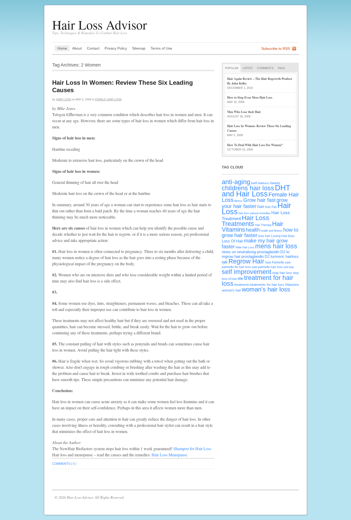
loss (291, 236)
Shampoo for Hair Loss (192, 448)
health (253, 230)
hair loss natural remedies (254, 213)
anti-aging (236, 181)
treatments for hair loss (267, 285)
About (77, 48)
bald (254, 183)
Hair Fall (271, 207)
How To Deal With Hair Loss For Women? (255, 145)
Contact (93, 48)
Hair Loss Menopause (169, 454)
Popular (231, 68)
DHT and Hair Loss (256, 190)
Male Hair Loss (245, 247)
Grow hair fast (259, 200)
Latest (248, 68)
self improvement (246, 271)
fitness (238, 200)
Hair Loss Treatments (245, 220)
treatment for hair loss (257, 280)
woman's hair (231, 290)
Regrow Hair (246, 261)
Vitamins (292, 284)
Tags (281, 68)
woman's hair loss (266, 289)
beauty (275, 183)
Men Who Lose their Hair (244, 112)
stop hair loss (282, 273)
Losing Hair (279, 236)
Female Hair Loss (108, 99)
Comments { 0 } (64, 464)
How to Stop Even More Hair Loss (249, 97)
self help (288, 267)
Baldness (264, 183)
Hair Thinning (263, 224)
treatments (241, 284)
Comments (265, 68)
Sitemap (138, 48)
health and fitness (271, 230)
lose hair (264, 236)
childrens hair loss (248, 188)
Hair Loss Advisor (99, 24)
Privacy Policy (116, 48)
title (240, 278)
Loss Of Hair (232, 241)
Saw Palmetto (274, 262)
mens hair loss (276, 246)
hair (260, 206)
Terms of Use (161, 48)
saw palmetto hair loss (267, 267)
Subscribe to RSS (275, 48)
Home (62, 48)
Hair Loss (63, 99)
